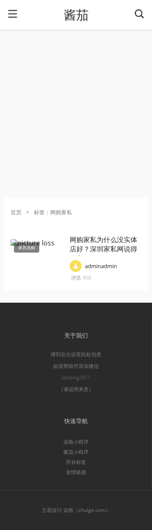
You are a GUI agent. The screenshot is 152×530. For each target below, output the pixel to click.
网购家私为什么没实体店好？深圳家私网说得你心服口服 (103, 249)
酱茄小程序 (76, 451)
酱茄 (76, 15)
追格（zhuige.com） (87, 510)
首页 (16, 212)
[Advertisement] (76, 113)
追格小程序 (76, 441)
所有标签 (76, 462)
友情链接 (76, 472)
